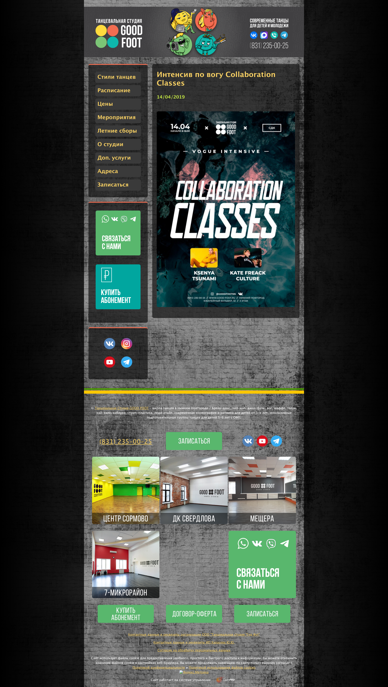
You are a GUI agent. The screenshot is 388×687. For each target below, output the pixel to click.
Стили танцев (116, 77)
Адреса (107, 171)
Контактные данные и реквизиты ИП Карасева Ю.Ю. (193, 642)
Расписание (113, 90)
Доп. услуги (114, 158)
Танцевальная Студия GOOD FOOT (122, 408)
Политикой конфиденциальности (158, 667)
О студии (110, 144)
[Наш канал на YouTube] (109, 367)
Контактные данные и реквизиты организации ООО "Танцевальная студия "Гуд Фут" (194, 634)
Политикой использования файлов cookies (222, 667)
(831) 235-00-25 (125, 442)
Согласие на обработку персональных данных (193, 650)
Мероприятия (116, 117)
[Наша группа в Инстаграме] (126, 348)
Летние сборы (117, 131)
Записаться (113, 185)
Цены (105, 104)
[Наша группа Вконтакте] (109, 348)
